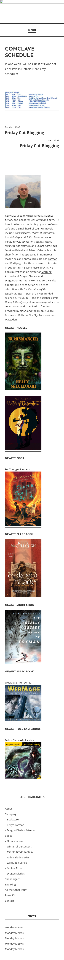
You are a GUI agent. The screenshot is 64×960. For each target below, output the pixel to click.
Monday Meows (14, 927)
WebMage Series (17, 862)
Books (8, 835)
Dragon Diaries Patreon (21, 830)
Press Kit (10, 895)
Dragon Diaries (16, 873)
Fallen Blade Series (18, 857)
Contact (9, 900)
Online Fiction (15, 868)
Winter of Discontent (19, 846)
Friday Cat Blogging (24, 130)
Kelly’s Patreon (15, 825)
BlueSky (33, 315)
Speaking (10, 884)
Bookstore (13, 819)
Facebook (44, 315)
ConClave (11, 69)
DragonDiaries (28, 276)
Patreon (52, 259)
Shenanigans (12, 879)
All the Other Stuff (15, 889)
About (8, 808)
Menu (32, 30)
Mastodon (11, 319)
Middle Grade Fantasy (20, 852)
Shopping (10, 814)
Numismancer (15, 841)
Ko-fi (13, 263)
